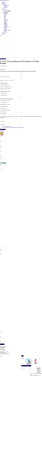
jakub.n (5, 65)
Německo (5, 23)
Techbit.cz (31, 375)
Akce (3, 8)
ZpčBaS (37, 375)
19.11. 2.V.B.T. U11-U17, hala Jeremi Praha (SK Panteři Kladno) (13, 127)
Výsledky (3, 9)
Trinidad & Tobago (7, 30)
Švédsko (5, 28)
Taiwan (5, 29)
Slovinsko (5, 26)
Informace (3, 3)
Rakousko (5, 24)
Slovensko (5, 25)
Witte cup (5, 7)
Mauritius (5, 22)
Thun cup (5, 5)
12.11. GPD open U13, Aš (7, 126)
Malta (5, 21)
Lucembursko (6, 19)
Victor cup (5, 6)
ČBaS (35, 375)
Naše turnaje (4, 4)
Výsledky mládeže (7, 11)
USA (5, 31)
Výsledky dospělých (7, 10)
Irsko (5, 17)
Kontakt (3, 33)
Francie (5, 16)
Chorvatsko (6, 13)
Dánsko (5, 14)
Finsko (5, 15)
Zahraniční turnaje (5, 12)
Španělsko (5, 27)
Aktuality (3, 2)
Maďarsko (5, 20)
